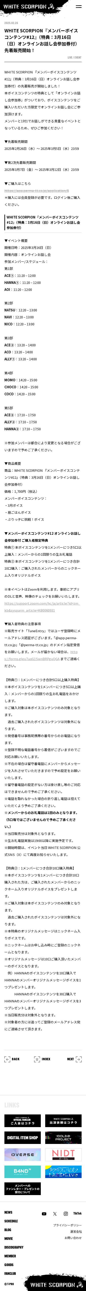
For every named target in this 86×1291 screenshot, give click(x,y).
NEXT (70, 1059)
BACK (15, 1059)
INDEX (46, 1059)
